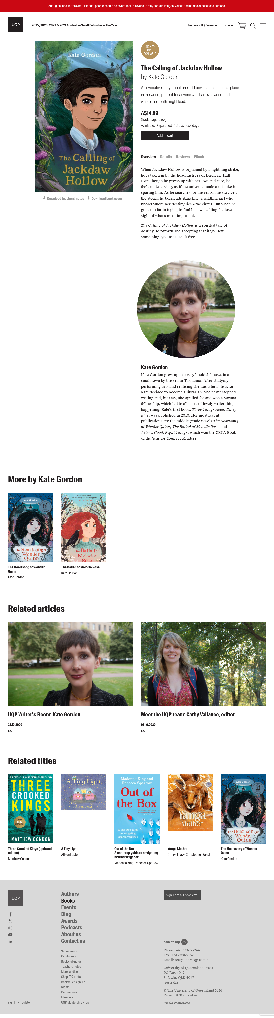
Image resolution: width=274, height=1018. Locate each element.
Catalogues (68, 956)
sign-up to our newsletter (182, 895)
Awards (69, 921)
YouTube (10, 934)
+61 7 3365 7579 (184, 955)
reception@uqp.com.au (192, 960)
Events (68, 907)
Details (166, 157)
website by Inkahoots (177, 1003)
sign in (12, 1002)
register (26, 1002)
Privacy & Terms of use (181, 995)
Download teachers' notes (65, 198)
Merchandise (69, 971)
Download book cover (107, 198)
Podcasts (71, 927)
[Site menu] (263, 26)
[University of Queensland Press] (15, 24)
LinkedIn (10, 941)
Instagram (10, 928)
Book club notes (71, 961)
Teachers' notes (71, 966)
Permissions (69, 992)
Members (67, 997)
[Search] (252, 26)
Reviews (183, 157)
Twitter (10, 921)
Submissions (69, 951)
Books (68, 900)
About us (71, 934)
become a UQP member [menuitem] (203, 25)
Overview (148, 157)
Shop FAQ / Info (71, 976)
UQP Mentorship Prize (75, 1002)
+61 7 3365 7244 (188, 950)
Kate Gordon (154, 367)
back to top (172, 942)
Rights (65, 987)
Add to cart (165, 135)
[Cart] (242, 26)
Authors (70, 894)
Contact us (73, 941)
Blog (66, 914)
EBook (199, 157)
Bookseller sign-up (73, 982)
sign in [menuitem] (228, 25)
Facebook (10, 914)
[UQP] (15, 898)
